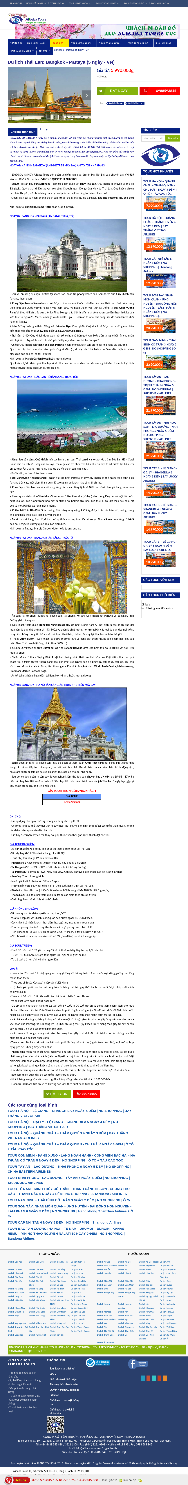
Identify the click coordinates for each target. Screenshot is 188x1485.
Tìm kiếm (173, 138)
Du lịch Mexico (166, 1308)
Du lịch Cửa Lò (35, 1277)
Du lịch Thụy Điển (126, 1331)
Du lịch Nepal (166, 1316)
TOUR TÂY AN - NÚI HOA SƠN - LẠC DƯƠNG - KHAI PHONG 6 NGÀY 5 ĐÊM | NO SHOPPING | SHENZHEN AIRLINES (160, 431)
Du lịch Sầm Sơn (78, 1312)
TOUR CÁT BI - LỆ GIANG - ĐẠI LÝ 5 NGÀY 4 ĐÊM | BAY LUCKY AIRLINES (160, 545)
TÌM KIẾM (150, 130)
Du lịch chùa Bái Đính (38, 1273)
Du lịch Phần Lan (125, 1323)
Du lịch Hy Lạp (166, 1293)
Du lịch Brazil (145, 1270)
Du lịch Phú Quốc (37, 1308)
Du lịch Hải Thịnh (16, 1293)
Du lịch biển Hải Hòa (59, 1262)
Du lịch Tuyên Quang (80, 1331)
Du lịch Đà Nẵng (78, 1277)
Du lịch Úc (122, 1335)
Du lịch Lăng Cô (15, 1297)
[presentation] (22, 132)
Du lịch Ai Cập (103, 1262)
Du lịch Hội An (56, 1293)
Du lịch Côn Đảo (15, 1277)
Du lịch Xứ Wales (167, 1335)
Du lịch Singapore (126, 1327)
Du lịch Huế (76, 1293)
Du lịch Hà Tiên (57, 1289)
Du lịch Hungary (146, 1293)
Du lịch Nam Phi (125, 1316)
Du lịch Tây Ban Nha (148, 1327)
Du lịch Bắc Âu (103, 1270)
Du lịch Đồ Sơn (56, 1285)
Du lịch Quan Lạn (58, 1308)
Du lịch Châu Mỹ (104, 1281)
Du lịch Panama (167, 1320)
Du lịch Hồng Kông (105, 1293)
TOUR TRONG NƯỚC (106, 3)
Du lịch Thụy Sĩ (146, 1331)
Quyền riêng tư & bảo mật (64, 1390)
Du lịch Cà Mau (15, 1270)
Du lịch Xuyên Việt (37, 1335)
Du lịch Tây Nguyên (17, 1323)
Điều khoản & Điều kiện (63, 1379)
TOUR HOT (55, 3)
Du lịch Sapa (13, 1316)
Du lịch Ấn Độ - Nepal (149, 1262)
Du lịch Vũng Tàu (15, 1335)
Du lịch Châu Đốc (16, 1273)
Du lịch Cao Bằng (57, 1270)
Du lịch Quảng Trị (16, 1312)
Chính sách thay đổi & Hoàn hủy (62, 1411)
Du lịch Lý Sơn (56, 1297)
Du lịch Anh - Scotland (107, 1266)
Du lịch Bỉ (122, 1270)
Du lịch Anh (165, 1262)
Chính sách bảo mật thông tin (64, 1402)
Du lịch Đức (102, 1289)
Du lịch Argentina (147, 1266)
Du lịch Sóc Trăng (37, 1316)
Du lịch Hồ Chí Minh (38, 1293)
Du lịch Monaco (104, 1312)
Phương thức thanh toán (64, 1384)
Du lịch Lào (144, 1304)
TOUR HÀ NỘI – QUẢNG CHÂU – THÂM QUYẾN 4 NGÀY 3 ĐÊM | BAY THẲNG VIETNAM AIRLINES (159, 226)
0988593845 (166, 91)
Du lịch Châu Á (116, 103)
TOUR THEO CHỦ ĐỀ (134, 3)
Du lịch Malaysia (167, 1304)
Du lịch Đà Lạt (56, 1277)
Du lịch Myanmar (146, 1312)
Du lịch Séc (102, 1327)
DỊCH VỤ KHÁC (158, 3)
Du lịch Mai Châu (78, 1297)
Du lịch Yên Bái (57, 1335)
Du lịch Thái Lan (135, 103)
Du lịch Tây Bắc (78, 1320)
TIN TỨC (43, 51)
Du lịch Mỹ (123, 1312)
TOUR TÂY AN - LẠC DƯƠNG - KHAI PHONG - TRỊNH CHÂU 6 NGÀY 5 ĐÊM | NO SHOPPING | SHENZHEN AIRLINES (159, 385)
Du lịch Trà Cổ (77, 1323)
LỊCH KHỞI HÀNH (34, 3)
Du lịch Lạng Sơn (36, 1297)
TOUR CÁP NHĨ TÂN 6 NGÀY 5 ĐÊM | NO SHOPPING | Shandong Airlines (64, 1222)
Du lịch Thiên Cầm (37, 1323)
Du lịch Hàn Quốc (147, 1289)
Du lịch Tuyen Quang (80, 1327)
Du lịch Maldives (146, 1308)
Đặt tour (58, 1094)
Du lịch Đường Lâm (79, 1285)
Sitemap (54, 1395)
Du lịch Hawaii (166, 1289)
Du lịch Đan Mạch (126, 1285)
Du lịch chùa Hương (59, 1273)
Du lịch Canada (104, 1273)
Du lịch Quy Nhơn (58, 1312)
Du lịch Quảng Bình (79, 1308)
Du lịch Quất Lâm (37, 1312)
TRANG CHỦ (16, 3)
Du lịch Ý (164, 1339)
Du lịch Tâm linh (78, 1316)
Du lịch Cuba (165, 1281)
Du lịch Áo (122, 1266)
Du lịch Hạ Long (36, 1289)
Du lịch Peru (102, 1323)
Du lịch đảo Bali (146, 1285)
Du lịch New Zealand (106, 1320)
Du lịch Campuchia (168, 1270)
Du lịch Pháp (144, 1323)
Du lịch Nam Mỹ (104, 1316)
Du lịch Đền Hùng (58, 1281)
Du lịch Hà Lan (124, 1289)
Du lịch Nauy (145, 1316)
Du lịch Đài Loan (104, 1285)
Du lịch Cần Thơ (36, 1270)
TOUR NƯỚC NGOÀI (78, 3)
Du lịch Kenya (103, 1304)
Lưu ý (53, 1374)
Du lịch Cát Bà (77, 1270)
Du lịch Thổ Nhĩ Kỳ (105, 1331)
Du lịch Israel (165, 1300)
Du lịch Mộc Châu (37, 1300)
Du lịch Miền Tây (15, 1300)
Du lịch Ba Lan (166, 1266)
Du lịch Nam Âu (167, 1312)
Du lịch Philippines (168, 1323)
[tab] (22, 132)
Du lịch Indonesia (167, 1297)
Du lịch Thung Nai (58, 1323)
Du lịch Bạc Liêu (36, 1262)
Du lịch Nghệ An (78, 1300)
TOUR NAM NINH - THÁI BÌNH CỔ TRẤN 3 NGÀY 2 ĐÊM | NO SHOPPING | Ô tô (69, 1200)
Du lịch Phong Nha (16, 1308)
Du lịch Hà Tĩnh (78, 1289)
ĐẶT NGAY (119, 91)
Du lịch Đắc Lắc (15, 1281)
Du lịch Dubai (166, 1285)
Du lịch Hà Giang (15, 1289)
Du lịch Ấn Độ (124, 1262)
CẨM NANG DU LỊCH (21, 51)
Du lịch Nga (123, 1320)
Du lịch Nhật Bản (146, 1320)
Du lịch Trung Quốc (105, 1335)
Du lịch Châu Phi (125, 1281)
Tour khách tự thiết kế (62, 1368)
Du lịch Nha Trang (79, 1304)
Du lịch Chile (144, 1281)
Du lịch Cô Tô (77, 1273)
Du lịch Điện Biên (78, 1281)
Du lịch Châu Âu (146, 1273)
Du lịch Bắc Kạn (15, 1262)
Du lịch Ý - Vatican (105, 1343)
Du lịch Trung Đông (168, 1331)
